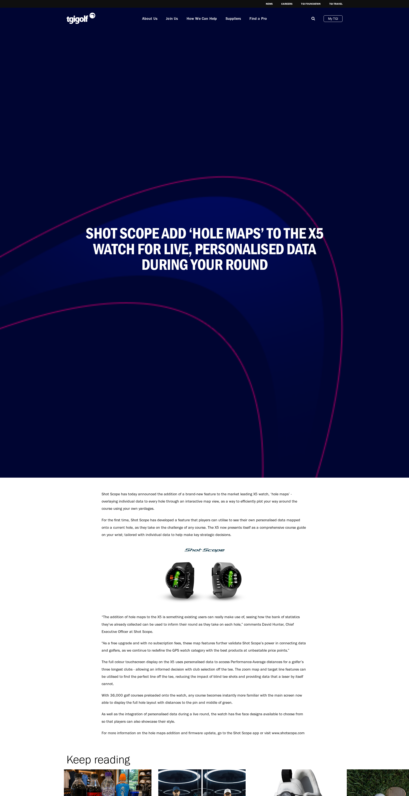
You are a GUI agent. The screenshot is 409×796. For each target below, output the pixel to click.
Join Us (172, 18)
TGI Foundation (311, 3)
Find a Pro (258, 18)
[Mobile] (313, 18)
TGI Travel (336, 3)
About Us (150, 18)
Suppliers (233, 18)
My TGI (333, 19)
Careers (286, 3)
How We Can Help (202, 18)
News (269, 3)
